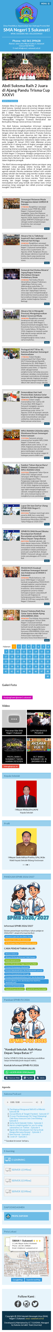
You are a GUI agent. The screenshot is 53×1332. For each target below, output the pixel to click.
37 (30, 666)
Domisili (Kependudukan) (14, 991)
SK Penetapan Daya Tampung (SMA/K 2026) (20, 945)
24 (48, 656)
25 (6, 661)
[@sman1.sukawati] (26, 1309)
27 (18, 661)
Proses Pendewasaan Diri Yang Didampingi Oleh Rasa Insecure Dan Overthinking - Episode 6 (28, 1120)
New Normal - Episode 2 (20, 1137)
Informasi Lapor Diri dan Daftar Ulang (18, 939)
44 (24, 671)
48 (48, 671)
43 (18, 671)
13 (30, 651)
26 (12, 661)
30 (36, 661)
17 (6, 656)
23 (42, 656)
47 (42, 671)
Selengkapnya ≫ (11, 766)
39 (42, 666)
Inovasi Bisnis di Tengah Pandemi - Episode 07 (29, 1116)
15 (42, 651)
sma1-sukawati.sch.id (35, 1321)
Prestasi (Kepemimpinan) (14, 988)
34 (12, 666)
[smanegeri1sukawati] (18, 1309)
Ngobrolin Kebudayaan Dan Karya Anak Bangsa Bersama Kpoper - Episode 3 (26, 1133)
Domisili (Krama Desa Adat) (36, 991)
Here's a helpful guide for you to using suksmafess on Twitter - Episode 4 (26, 1129)
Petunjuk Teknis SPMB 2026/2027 (17, 942)
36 (24, 666)
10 (12, 651)
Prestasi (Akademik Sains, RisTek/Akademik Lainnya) (23, 973)
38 (36, 666)
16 (48, 651)
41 (6, 671)
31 (42, 661)
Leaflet (24, 1278)
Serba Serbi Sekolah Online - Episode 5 (26, 1125)
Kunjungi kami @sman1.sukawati (17, 697)
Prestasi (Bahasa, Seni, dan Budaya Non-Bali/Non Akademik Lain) (22, 984)
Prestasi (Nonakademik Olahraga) (17, 976)
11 (18, 651)
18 (12, 656)
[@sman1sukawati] (35, 1309)
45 (30, 671)
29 (30, 661)
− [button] (8, 1246)
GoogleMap (18, 1282)
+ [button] (8, 1242)
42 (12, 671)
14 (36, 651)
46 (36, 671)
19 (18, 656)
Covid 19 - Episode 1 (18, 1139)
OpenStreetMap (34, 1278)
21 (30, 656)
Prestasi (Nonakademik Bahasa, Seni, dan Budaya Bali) (24, 980)
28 (24, 661)
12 (24, 651)
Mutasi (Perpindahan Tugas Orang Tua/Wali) (21, 966)
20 (24, 656)
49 (48, 676)
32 (48, 661)
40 (48, 666)
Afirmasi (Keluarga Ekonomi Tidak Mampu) (20, 959)
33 (6, 666)
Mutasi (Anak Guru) (12, 963)
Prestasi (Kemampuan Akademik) (17, 969)
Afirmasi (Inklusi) (11, 956)
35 (18, 666)
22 (36, 656)
